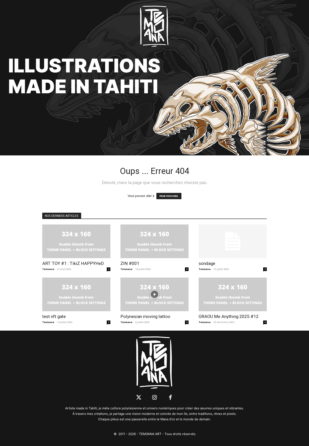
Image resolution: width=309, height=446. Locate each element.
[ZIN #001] (154, 241)
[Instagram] (154, 398)
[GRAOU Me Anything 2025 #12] (233, 294)
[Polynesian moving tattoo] (154, 294)
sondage (207, 263)
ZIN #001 (129, 263)
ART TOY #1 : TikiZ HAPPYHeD (73, 263)
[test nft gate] (76, 294)
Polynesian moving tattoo (145, 316)
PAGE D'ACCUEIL (169, 196)
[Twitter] (139, 398)
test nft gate (54, 316)
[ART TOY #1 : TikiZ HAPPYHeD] (76, 241)
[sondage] (233, 241)
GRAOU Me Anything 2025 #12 (229, 316)
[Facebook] (170, 398)
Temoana (48, 269)
